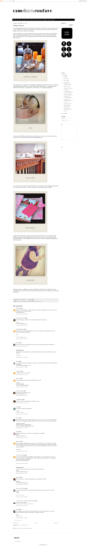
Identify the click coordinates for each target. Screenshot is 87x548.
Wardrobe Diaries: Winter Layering (67, 84)
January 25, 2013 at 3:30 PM (22, 367)
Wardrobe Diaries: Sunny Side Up (67, 106)
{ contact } (52, 19)
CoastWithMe (19, 399)
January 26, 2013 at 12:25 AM (22, 414)
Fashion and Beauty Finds (21, 337)
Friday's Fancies (67, 86)
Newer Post (16, 523)
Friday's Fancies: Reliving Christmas (68, 109)
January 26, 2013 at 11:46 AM (22, 451)
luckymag (33, 301)
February (66, 80)
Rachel (17, 342)
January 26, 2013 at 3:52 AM (22, 427)
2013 (64, 75)
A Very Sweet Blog (20, 455)
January (65, 82)
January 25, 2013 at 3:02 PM (22, 357)
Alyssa (17, 509)
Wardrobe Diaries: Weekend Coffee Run (68, 92)
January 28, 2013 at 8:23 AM (22, 517)
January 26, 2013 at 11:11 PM (21, 473)
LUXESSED (18, 355)
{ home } (14, 19)
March (65, 78)
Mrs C (17, 418)
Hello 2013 (66, 110)
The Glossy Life (19, 516)
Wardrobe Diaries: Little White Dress (68, 97)
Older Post (56, 523)
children (18, 301)
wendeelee (18, 371)
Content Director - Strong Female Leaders (25, 500)
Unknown (18, 308)
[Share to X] (31, 299)
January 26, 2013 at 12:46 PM (22, 463)
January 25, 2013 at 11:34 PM (22, 402)
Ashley (17, 431)
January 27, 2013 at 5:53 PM (21, 496)
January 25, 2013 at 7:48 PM (21, 395)
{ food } (34, 19)
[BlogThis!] (29, 299)
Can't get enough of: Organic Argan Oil (68, 94)
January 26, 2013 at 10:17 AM (22, 437)
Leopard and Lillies (20, 412)
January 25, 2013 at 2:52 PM (21, 346)
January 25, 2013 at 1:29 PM (21, 325)
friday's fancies (23, 301)
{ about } (20, 19)
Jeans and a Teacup (20, 488)
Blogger (45, 544)
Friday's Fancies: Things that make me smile (68, 100)
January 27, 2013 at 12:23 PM (22, 484)
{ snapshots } (45, 19)
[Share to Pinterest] (33, 299)
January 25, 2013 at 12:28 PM (22, 314)
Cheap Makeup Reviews (28, 503)
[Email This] (28, 299)
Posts (64, 118)
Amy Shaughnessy (20, 329)
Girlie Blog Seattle (19, 503)
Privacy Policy (18, 541)
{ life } (25, 19)
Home (36, 523)
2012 (64, 113)
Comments (65, 120)
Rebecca (18, 477)
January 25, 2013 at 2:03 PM (22, 338)
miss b (17, 361)
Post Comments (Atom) (23, 525)
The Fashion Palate (20, 318)
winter (40, 301)
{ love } (29, 19)
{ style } (39, 19)
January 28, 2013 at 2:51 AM (21, 505)
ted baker (37, 301)
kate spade (28, 301)
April (65, 76)
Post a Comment (18, 520)
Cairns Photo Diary (67, 103)
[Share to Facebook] (32, 299)
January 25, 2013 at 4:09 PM (22, 374)
